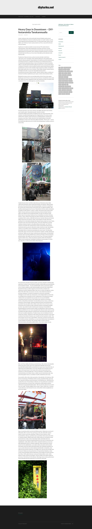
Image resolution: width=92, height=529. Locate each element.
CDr (71, 71)
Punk (60, 90)
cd (65, 71)
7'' (59, 67)
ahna (62, 67)
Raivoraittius (69, 90)
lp (67, 84)
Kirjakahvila (20, 514)
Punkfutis (63, 90)
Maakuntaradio (67, 86)
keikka (60, 80)
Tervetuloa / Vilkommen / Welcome (25, 16)
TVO (60, 93)
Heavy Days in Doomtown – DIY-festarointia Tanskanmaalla (35, 31)
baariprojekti (61, 71)
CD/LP (68, 71)
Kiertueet (70, 80)
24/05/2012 (20, 34)
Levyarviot (60, 52)
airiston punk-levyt (67, 67)
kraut (60, 84)
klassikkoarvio (61, 82)
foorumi (44, 16)
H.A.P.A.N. (69, 75)
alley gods (60, 69)
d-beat (66, 73)
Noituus (71, 88)
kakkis (67, 78)
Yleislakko (67, 93)
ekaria (60, 75)
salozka (26, 34)
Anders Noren (68, 523)
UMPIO (63, 93)
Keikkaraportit (61, 46)
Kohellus (60, 48)
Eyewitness (64, 75)
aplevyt (65, 69)
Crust (60, 73)
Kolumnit (60, 50)
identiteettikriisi (61, 78)
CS (62, 73)
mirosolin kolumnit (65, 88)
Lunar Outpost (61, 86)
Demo (69, 73)
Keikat (59, 43)
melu (60, 88)
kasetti (70, 78)
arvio (68, 69)
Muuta (59, 55)
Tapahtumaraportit (61, 57)
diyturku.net (24, 523)
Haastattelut (60, 41)
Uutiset (59, 59)
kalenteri (38, 16)
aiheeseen (67, 106)
